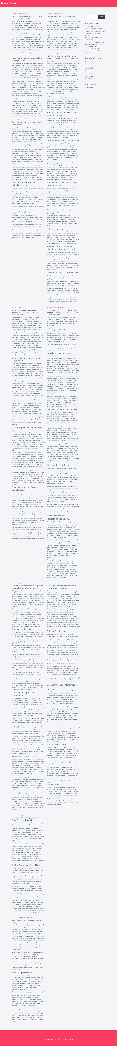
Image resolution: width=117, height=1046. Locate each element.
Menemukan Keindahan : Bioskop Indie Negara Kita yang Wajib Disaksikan (27, 587)
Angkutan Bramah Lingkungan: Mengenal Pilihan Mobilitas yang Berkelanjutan (25, 312)
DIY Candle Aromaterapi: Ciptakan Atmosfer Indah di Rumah (25, 819)
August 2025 (88, 79)
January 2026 (88, 73)
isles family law (9, 3)
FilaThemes (70, 1039)
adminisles (25, 13)
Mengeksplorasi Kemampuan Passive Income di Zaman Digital (61, 587)
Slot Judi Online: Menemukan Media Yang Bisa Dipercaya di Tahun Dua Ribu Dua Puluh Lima (62, 312)
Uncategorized (89, 87)
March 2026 (88, 71)
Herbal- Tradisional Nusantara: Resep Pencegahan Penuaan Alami (61, 17)
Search (87, 13)
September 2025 (89, 76)
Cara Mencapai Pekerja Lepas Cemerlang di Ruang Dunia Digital (28, 17)
